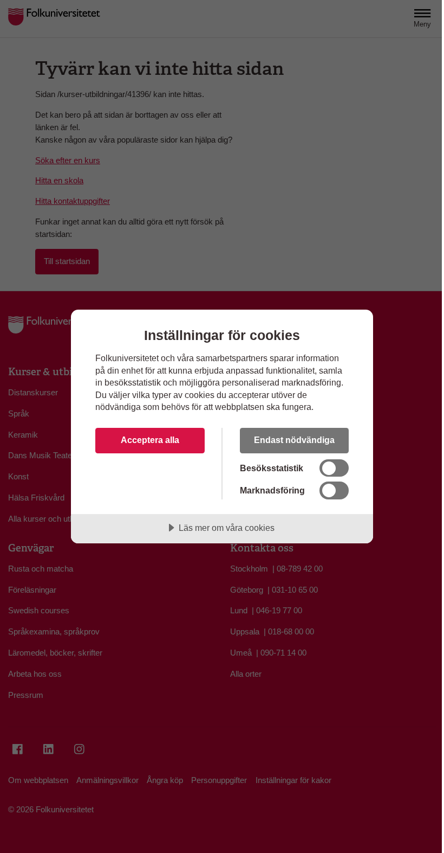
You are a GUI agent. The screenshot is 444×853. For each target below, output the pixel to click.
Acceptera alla (150, 440)
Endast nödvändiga (294, 440)
